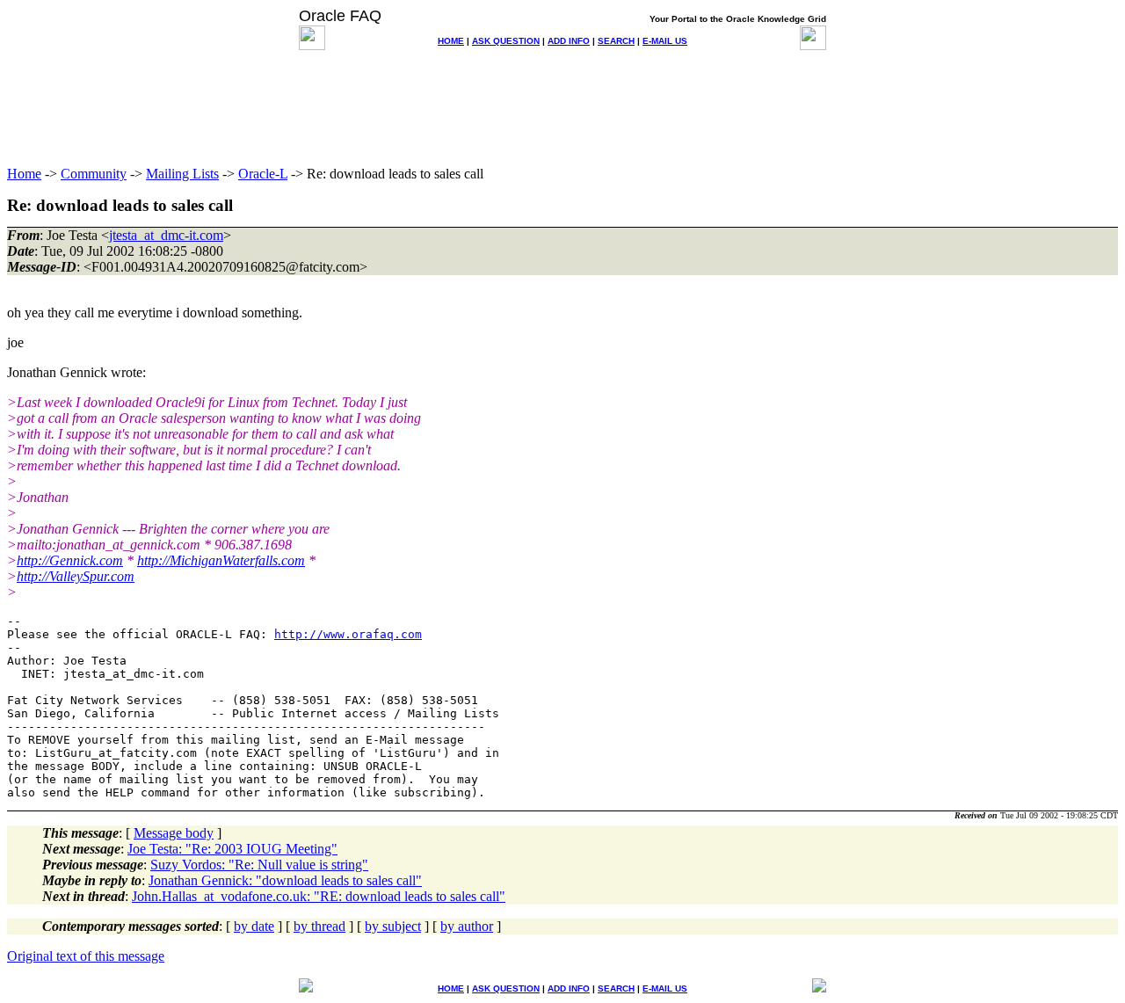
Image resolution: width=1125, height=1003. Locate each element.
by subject (393, 926)
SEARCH (616, 41)
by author (466, 926)
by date (254, 926)
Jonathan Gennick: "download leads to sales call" (285, 880)
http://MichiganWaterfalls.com (221, 560)
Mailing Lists (182, 173)
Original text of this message (85, 955)
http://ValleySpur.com (75, 576)
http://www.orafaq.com (348, 634)
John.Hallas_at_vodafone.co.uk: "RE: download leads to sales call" (318, 896)
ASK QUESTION (506, 41)
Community (94, 173)
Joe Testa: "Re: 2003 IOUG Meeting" (232, 848)
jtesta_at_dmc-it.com (166, 235)
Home (24, 173)
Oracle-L (262, 173)
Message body (174, 832)
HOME (451, 41)
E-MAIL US (664, 41)
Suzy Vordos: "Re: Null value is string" (259, 864)
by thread (319, 926)
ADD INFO (569, 41)
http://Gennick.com (70, 560)
